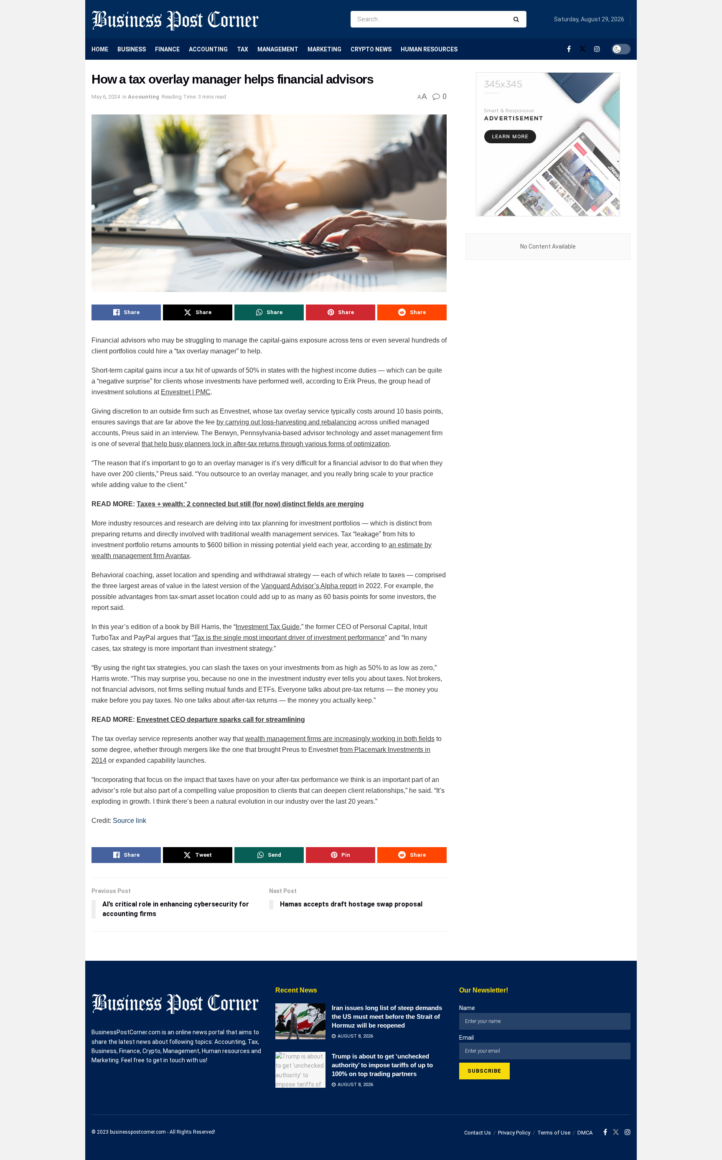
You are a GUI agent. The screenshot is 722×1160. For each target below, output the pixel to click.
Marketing (324, 49)
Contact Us (477, 1133)
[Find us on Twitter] (582, 49)
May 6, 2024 (106, 97)
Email (466, 1037)
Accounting (208, 49)
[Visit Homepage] (175, 19)
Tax (242, 49)
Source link (129, 820)
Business (131, 49)
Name (467, 1008)
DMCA (584, 1133)
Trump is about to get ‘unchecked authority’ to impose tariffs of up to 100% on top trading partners (382, 1065)
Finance (167, 49)
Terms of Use (553, 1133)
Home (100, 49)
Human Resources (429, 49)
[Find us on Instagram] (597, 49)
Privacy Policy (514, 1133)
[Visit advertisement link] (547, 144)
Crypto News (371, 49)
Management (277, 49)
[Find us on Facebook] (569, 49)
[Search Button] (517, 19)
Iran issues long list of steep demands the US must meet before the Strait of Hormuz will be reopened (387, 1016)
